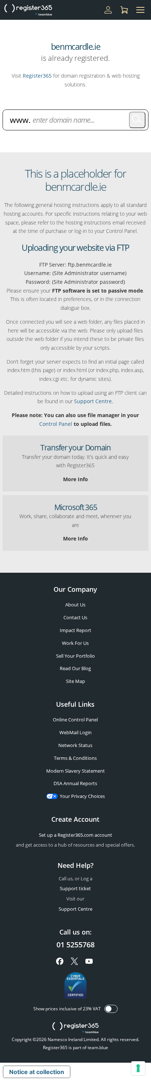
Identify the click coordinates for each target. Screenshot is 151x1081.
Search (137, 120)
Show (111, 1009)
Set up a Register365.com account (75, 835)
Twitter (74, 961)
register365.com (75, 1028)
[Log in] (108, 10)
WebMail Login (75, 732)
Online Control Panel (75, 719)
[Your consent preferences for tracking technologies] (138, 1068)
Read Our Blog (75, 668)
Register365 (37, 75)
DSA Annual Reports (75, 783)
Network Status (75, 745)
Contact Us (75, 617)
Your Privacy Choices (82, 796)
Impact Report (75, 630)
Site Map (75, 681)
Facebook (59, 961)
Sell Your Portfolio (75, 656)
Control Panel (55, 423)
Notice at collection (36, 1072)
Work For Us (75, 643)
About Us (75, 604)
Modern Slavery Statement (75, 771)
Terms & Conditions (75, 758)
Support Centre (75, 909)
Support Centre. (93, 401)
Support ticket (75, 888)
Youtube (89, 961)
